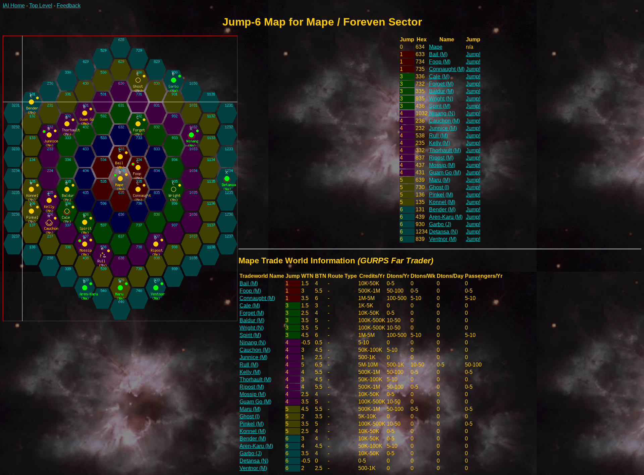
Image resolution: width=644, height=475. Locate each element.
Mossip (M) (442, 165)
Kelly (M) (439, 143)
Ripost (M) (441, 158)
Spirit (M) (439, 106)
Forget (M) (441, 84)
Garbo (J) (440, 224)
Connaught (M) (447, 69)
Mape (435, 47)
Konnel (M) (442, 202)
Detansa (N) (443, 231)
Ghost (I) (439, 187)
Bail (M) (438, 54)
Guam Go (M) (445, 172)
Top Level (40, 5)
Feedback (68, 5)
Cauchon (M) (444, 121)
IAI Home (14, 5)
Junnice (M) (443, 128)
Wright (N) (441, 98)
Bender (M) (442, 209)
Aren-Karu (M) (446, 217)
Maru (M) (439, 180)
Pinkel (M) (441, 195)
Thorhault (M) (445, 150)
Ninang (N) (442, 113)
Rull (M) (438, 135)
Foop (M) (439, 61)
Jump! (473, 54)
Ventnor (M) (443, 239)
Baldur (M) (441, 91)
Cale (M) (439, 76)
